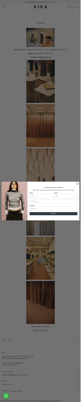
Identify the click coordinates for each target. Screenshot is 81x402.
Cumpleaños (31, 205)
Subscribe (52, 213)
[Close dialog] (76, 183)
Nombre (30, 193)
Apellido (55, 193)
